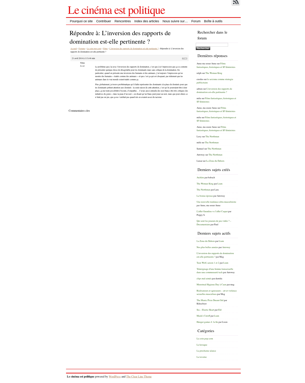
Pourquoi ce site (81, 21)
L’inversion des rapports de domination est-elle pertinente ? (134, 48)
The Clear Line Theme (139, 376)
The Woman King (213, 73)
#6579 (184, 58)
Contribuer (103, 21)
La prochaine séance (206, 350)
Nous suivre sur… (175, 21)
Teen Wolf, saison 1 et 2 (208, 262)
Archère (200, 177)
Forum (196, 21)
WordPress (115, 376)
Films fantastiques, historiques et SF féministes (216, 65)
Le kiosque (202, 344)
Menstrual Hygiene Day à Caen (211, 284)
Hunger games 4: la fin (207, 321)
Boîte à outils (213, 21)
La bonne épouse (205, 195)
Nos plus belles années (207, 247)
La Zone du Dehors (215, 160)
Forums (82, 48)
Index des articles (146, 21)
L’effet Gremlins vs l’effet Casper (212, 211)
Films (105, 48)
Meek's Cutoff (203, 315)
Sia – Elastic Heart (205, 309)
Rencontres (123, 21)
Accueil (73, 48)
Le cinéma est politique (116, 9)
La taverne (202, 356)
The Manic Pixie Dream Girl (210, 300)
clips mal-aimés (204, 278)
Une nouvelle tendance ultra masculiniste (216, 201)
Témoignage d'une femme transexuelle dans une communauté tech (215, 270)
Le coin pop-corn (94, 48)
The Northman (212, 136)
